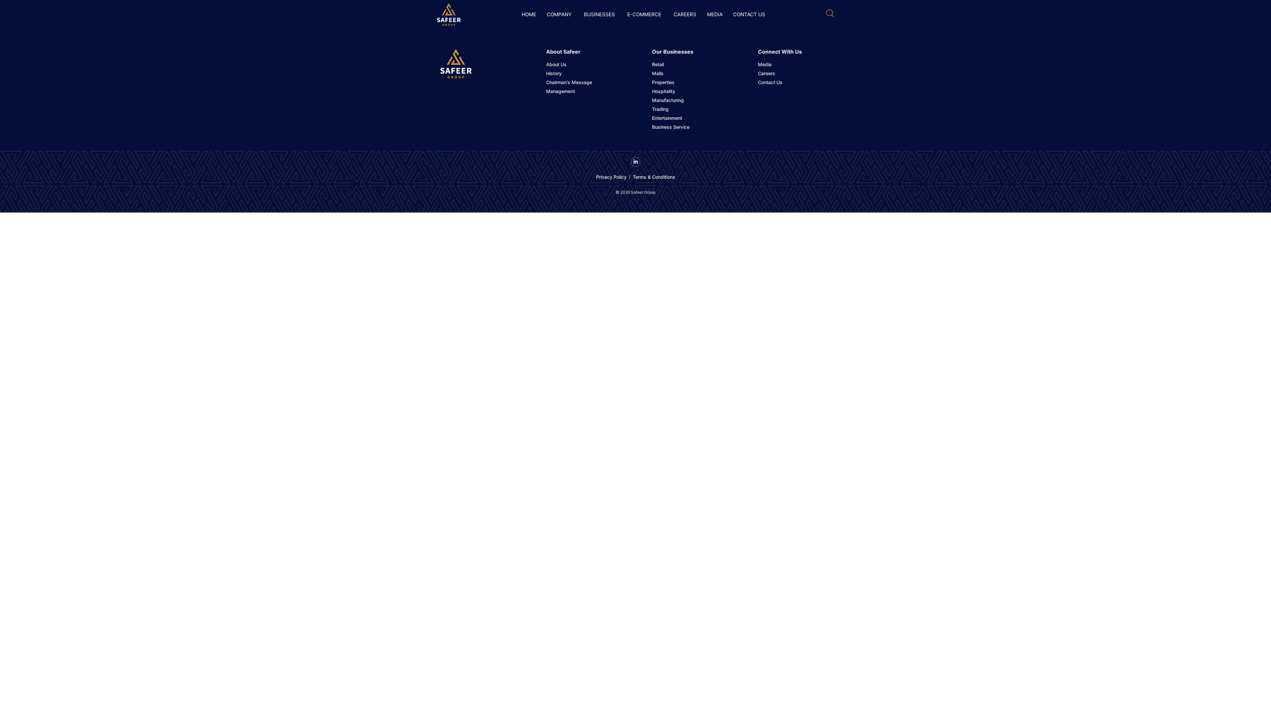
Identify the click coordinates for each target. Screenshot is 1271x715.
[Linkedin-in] (635, 162)
